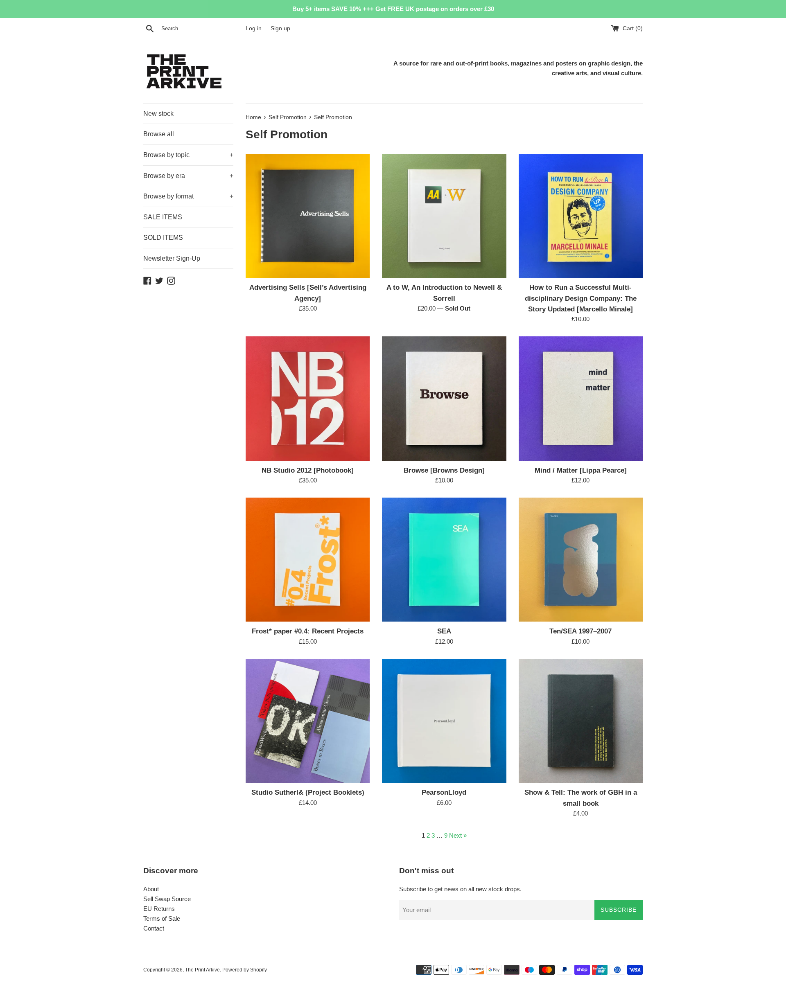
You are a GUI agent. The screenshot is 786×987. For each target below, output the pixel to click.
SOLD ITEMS (163, 237)
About (151, 889)
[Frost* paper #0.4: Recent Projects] (308, 560)
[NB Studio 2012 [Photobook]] (308, 398)
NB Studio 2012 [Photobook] (308, 470)
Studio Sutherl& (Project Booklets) (307, 792)
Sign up (280, 28)
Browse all (158, 134)
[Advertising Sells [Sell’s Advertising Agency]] (308, 216)
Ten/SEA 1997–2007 (580, 631)
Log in (254, 28)
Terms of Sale (161, 918)
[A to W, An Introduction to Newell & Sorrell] (444, 216)
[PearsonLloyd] (444, 721)
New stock (158, 113)
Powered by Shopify (244, 970)
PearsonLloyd (444, 792)
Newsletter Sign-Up (171, 258)
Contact (153, 928)
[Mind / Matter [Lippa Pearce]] (581, 398)
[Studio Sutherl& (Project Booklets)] (308, 721)
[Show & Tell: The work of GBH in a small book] (581, 721)
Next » (458, 835)
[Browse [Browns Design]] (444, 398)
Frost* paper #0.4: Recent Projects (308, 631)
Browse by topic (188, 154)
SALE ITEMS (162, 217)
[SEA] (444, 560)
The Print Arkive (202, 970)
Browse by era (188, 175)
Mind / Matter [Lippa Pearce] (581, 470)
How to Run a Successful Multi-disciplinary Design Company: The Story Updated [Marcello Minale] (581, 298)
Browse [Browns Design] (444, 470)
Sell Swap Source (167, 898)
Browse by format (188, 196)
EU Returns (159, 908)
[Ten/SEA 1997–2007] (581, 560)
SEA (444, 631)
